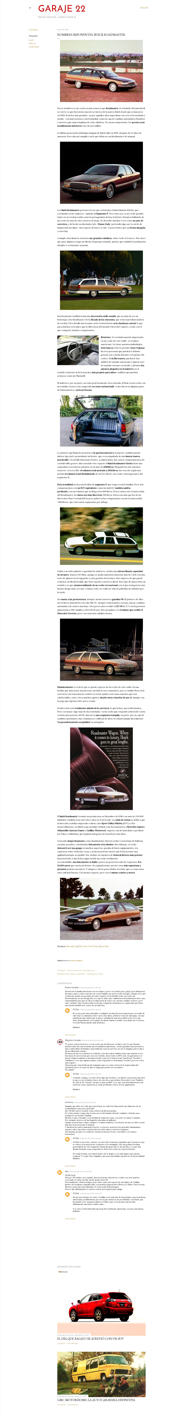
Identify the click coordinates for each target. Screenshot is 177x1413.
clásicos (32, 43)
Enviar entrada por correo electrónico (81, 970)
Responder (70, 1035)
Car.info (105, 946)
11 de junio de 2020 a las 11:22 (90, 1074)
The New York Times (89, 946)
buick (31, 40)
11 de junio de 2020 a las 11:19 (90, 1010)
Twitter (72, 960)
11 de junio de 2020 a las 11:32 (90, 1138)
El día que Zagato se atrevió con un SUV (90, 1339)
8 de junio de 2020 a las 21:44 (93, 1040)
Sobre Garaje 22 (67, 17)
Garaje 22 (62, 9)
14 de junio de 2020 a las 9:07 (91, 1193)
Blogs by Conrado (73, 1040)
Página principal (47, 17)
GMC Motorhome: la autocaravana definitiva (96, 1400)
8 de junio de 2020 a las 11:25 (90, 988)
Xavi (67, 1171)
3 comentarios (72, 1343)
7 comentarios (72, 1405)
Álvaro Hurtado (72, 987)
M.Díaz (76, 1009)
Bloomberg (71, 946)
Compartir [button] (33, 30)
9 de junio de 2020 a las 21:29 (85, 1102)
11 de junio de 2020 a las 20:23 (81, 1171)
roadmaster (34, 47)
